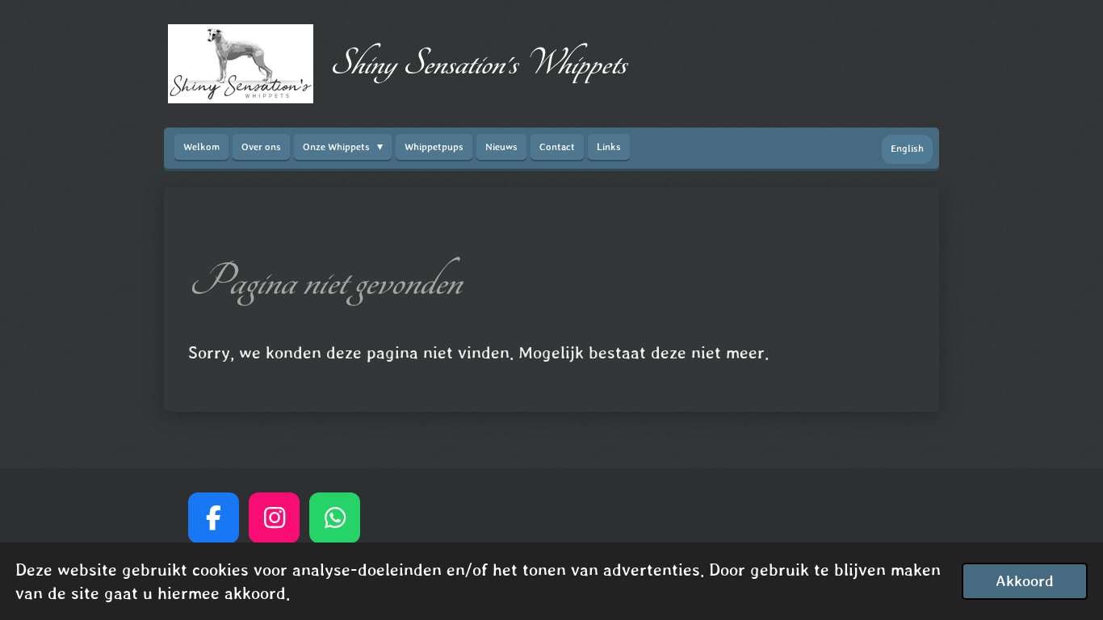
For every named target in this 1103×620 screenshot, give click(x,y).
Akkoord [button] (1025, 580)
